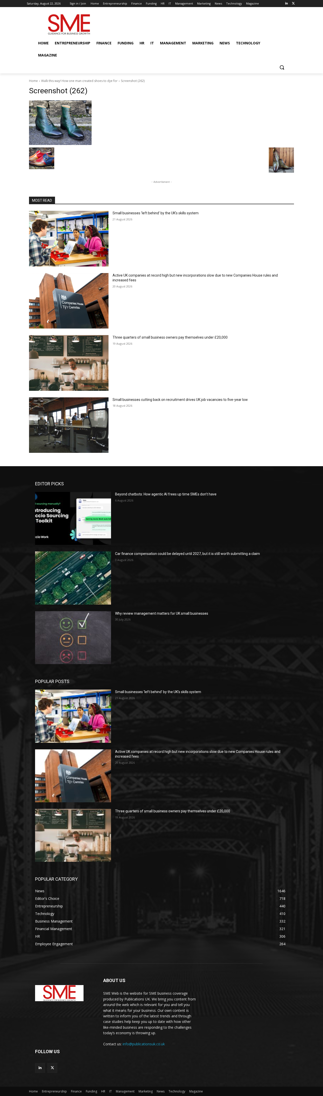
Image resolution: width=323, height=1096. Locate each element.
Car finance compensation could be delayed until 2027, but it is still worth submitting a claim (187, 554)
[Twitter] (293, 4)
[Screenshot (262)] (161, 122)
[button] (282, 67)
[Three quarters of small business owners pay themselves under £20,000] (69, 363)
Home (33, 81)
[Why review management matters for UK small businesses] (73, 637)
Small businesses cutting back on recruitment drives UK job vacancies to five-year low (180, 400)
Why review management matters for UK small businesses (161, 613)
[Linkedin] (286, 4)
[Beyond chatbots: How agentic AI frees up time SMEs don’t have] (73, 518)
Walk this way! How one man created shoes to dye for (79, 81)
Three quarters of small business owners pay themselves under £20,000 (170, 337)
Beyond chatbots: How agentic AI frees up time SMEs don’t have (166, 494)
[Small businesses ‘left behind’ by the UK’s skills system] (69, 238)
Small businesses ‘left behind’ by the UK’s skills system (156, 213)
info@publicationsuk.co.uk (144, 1044)
